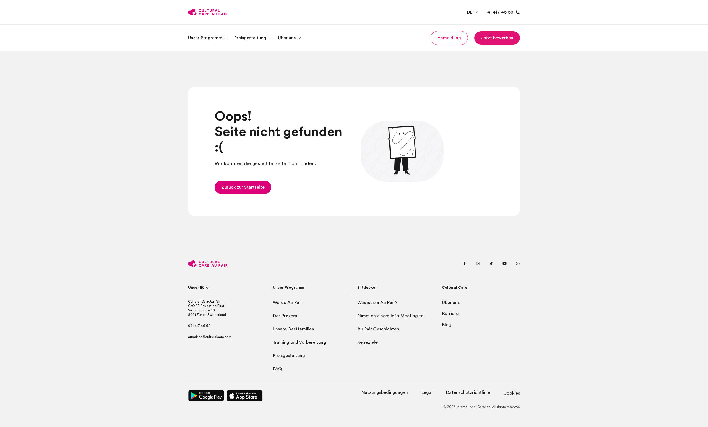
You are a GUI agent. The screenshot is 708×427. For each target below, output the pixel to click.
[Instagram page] (478, 263)
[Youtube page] (504, 263)
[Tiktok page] (491, 263)
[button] (449, 38)
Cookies (511, 393)
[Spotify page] (518, 263)
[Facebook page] (464, 263)
